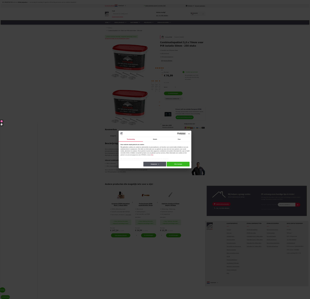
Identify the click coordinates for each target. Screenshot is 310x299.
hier (152, 155)
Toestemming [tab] (131, 139)
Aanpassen (154, 164)
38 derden (137, 159)
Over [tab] (179, 139)
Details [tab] (155, 139)
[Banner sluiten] (189, 133)
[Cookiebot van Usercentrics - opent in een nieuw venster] (178, 134)
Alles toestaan (178, 164)
